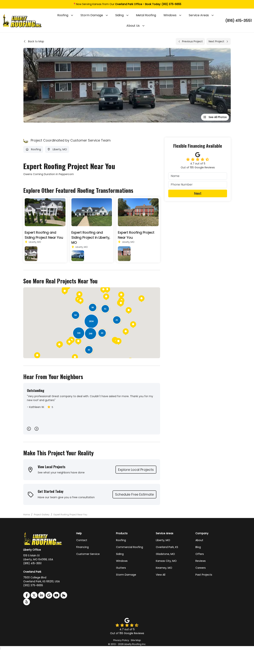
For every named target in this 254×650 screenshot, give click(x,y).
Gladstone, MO (165, 554)
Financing (82, 547)
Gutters (121, 568)
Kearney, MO (164, 568)
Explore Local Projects (136, 469)
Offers (199, 554)
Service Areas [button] (199, 15)
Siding (120, 554)
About (199, 540)
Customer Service (88, 554)
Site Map (136, 640)
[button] (141, 298)
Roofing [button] (62, 15)
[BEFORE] (31, 253)
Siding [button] (119, 15)
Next (197, 193)
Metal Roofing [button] (146, 15)
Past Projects (203, 575)
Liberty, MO (163, 540)
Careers (200, 568)
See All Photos (217, 117)
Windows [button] (169, 15)
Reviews (200, 561)
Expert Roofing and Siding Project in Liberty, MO (90, 237)
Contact (81, 540)
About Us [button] (133, 25)
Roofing (121, 540)
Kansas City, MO (166, 561)
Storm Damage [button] (92, 15)
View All (160, 575)
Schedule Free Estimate (134, 494)
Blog (198, 547)
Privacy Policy (121, 640)
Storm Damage (126, 575)
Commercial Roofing (129, 547)
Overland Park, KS (167, 547)
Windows (122, 561)
